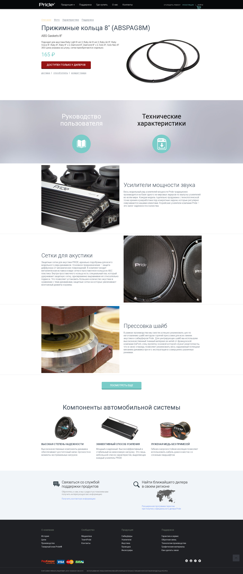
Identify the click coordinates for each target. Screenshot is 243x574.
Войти (200, 5)
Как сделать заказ (170, 550)
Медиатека (86, 536)
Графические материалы (173, 547)
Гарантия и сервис (170, 536)
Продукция (67, 4)
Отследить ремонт (172, 5)
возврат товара (78, 73)
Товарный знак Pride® (51, 547)
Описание (46, 20)
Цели (43, 540)
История (45, 536)
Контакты (127, 4)
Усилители (126, 540)
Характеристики (70, 20)
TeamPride (86, 540)
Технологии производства (174, 543)
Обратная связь (169, 540)
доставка (45, 73)
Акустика (126, 543)
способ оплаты (60, 73)
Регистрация (188, 5)
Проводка (126, 547)
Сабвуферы (127, 536)
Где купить (102, 4)
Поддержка (85, 4)
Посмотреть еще (121, 385)
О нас (115, 4)
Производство (48, 543)
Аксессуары (127, 550)
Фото (57, 20)
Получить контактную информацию (78, 499)
